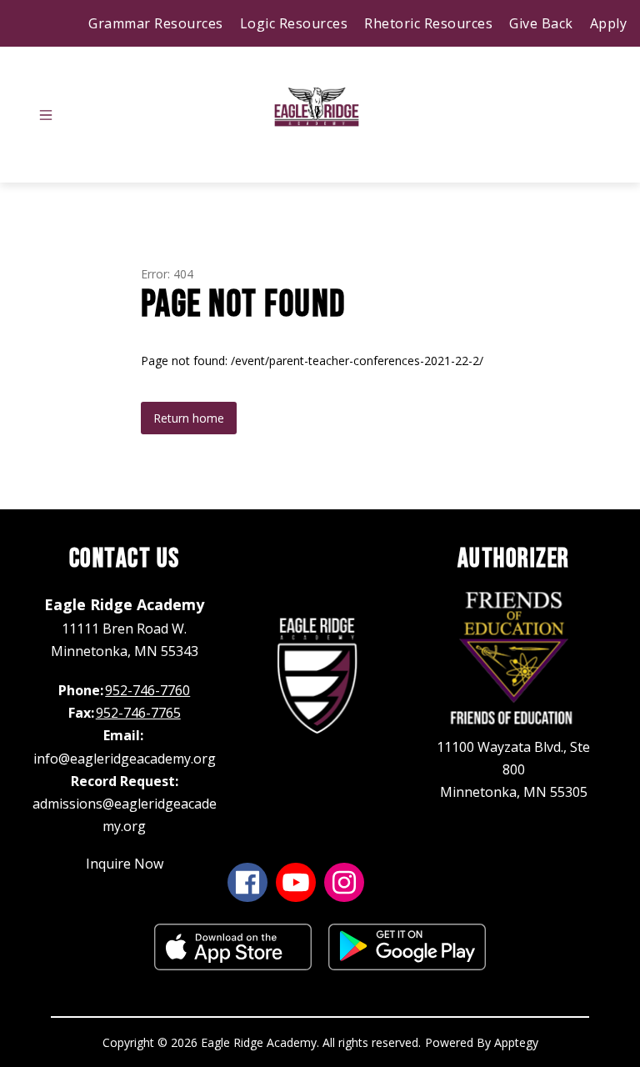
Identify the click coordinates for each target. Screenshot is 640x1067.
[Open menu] (45, 115)
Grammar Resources (155, 23)
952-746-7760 (147, 690)
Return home (188, 418)
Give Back (541, 23)
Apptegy (516, 1042)
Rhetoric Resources (428, 23)
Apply (609, 23)
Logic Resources (294, 23)
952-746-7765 (138, 713)
